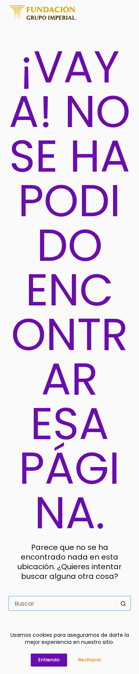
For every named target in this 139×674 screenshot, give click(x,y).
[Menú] (127, 13)
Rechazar (89, 659)
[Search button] (123, 603)
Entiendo (49, 659)
